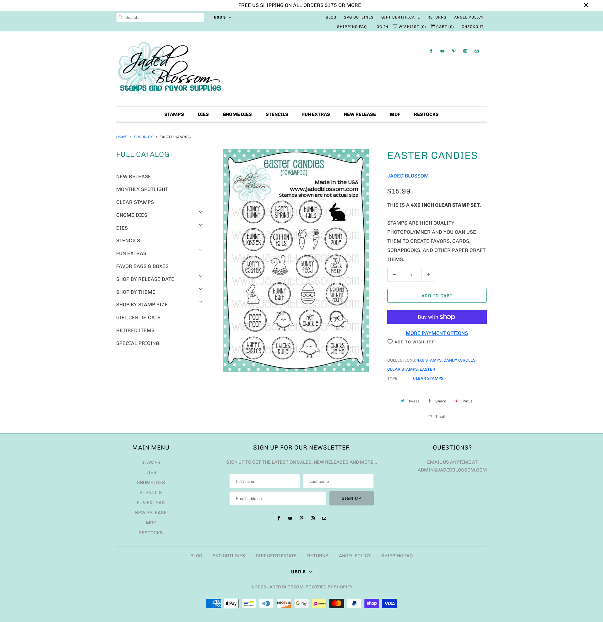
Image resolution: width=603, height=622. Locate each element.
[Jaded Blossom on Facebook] (431, 51)
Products (144, 137)
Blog (331, 17)
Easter (427, 369)
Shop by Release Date (145, 279)
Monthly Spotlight (142, 189)
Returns (437, 17)
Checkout (473, 27)
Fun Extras (316, 114)
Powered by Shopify (329, 587)
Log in (381, 27)
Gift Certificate (400, 17)
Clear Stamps (135, 202)
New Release (360, 114)
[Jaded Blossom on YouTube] (442, 51)
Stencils (277, 114)
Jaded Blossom (408, 176)
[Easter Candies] (295, 260)
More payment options (437, 333)
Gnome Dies (237, 114)
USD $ (220, 17)
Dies (203, 114)
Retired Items (135, 330)
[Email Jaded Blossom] (476, 51)
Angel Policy (469, 17)
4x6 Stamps (429, 360)
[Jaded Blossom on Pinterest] (454, 51)
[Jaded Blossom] (301, 70)
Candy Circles (459, 360)
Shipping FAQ (352, 27)
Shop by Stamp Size (142, 305)
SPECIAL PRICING (137, 343)
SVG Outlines (359, 17)
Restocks (426, 114)
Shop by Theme (135, 292)
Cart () (444, 27)
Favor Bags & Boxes (142, 266)
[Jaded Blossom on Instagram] (465, 51)
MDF (395, 114)
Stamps (174, 114)
